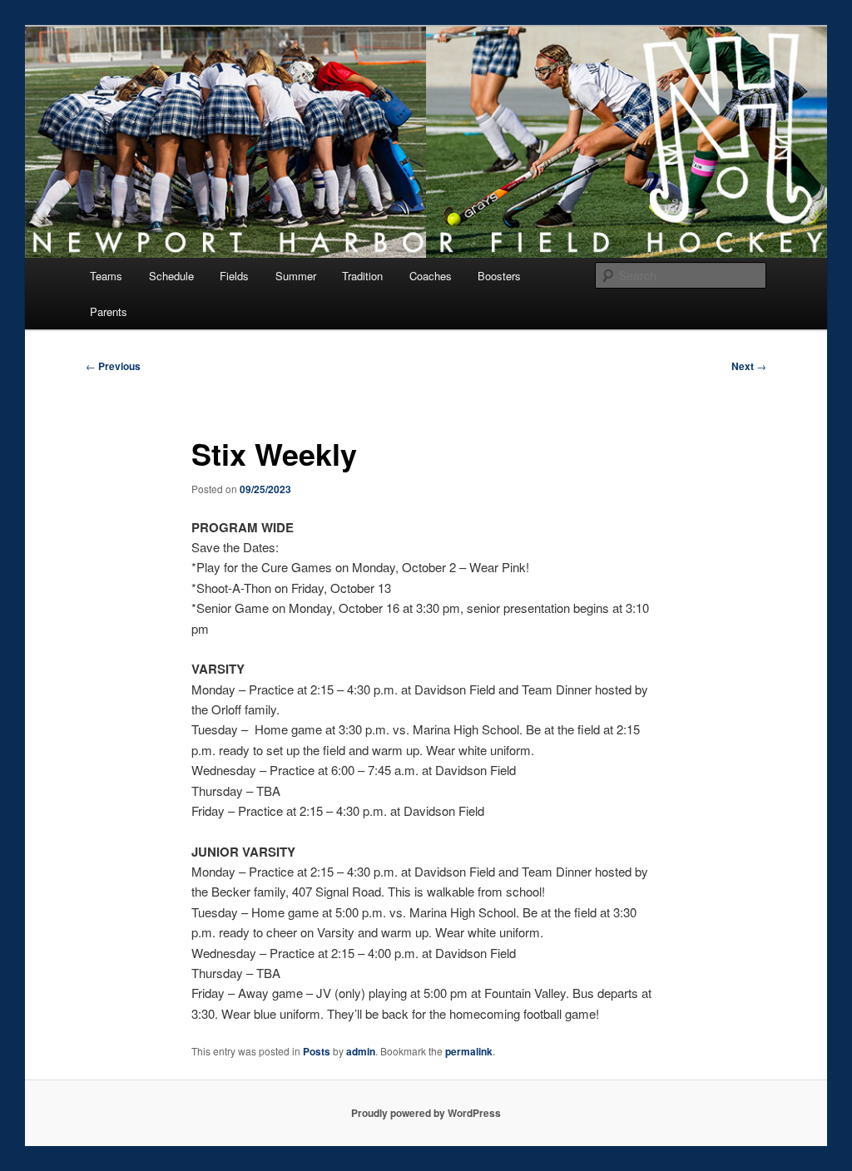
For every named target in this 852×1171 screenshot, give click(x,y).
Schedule (171, 276)
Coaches (430, 276)
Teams (106, 276)
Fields (234, 276)
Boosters (499, 276)
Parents (108, 311)
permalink (469, 1051)
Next (748, 365)
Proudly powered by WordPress (426, 1112)
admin (360, 1051)
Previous (113, 365)
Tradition (362, 276)
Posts (316, 1051)
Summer (295, 276)
